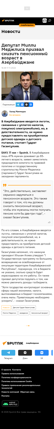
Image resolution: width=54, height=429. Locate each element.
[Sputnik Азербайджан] (8, 21)
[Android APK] (10, 404)
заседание (24, 313)
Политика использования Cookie (16, 381)
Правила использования (12, 373)
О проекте (6, 369)
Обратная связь (27, 392)
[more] (49, 222)
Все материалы (15, 115)
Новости (6, 307)
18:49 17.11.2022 (8, 68)
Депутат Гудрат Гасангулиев (24, 307)
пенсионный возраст (39, 313)
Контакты (16, 369)
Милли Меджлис (9, 313)
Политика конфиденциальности (16, 377)
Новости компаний (10, 392)
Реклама (5, 395)
